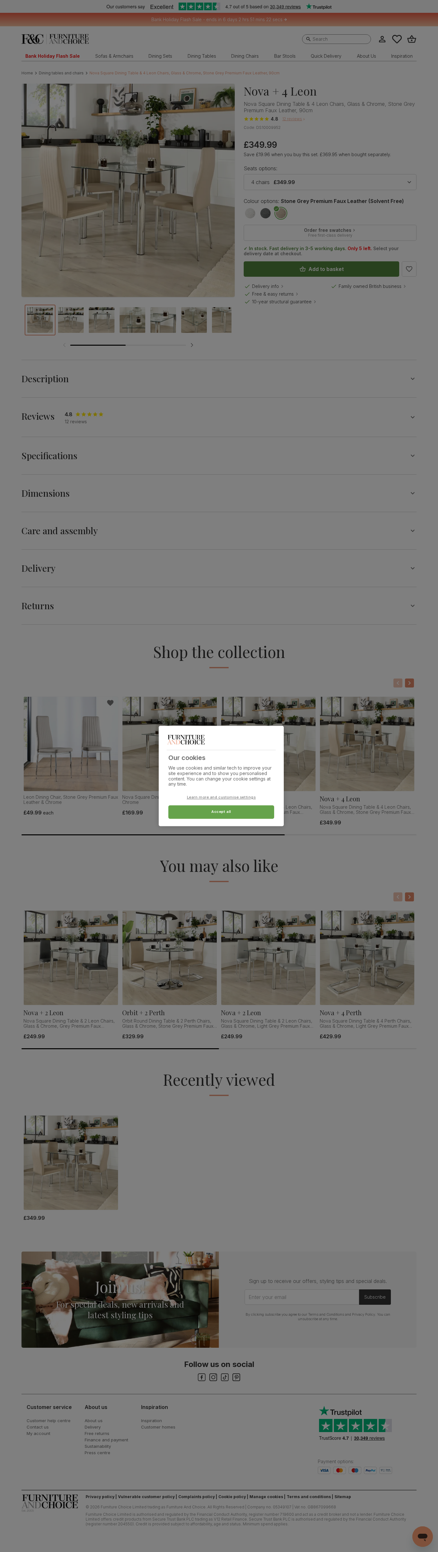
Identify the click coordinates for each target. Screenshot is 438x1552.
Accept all (221, 812)
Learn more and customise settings (221, 797)
